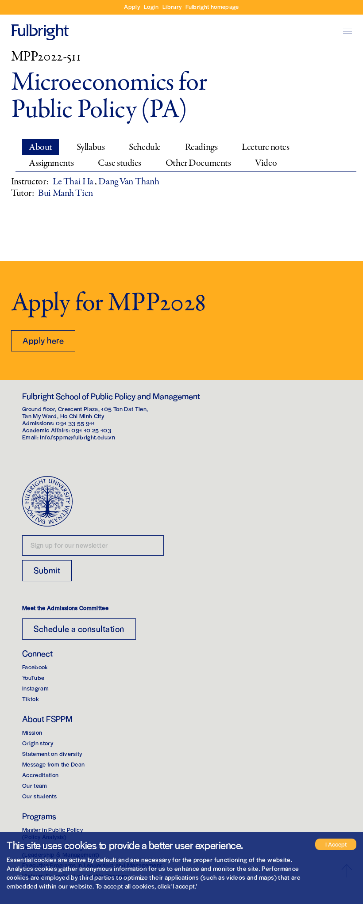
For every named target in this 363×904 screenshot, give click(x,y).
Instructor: (29, 181)
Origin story (37, 743)
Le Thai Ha (74, 181)
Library (172, 6)
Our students (39, 796)
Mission (32, 732)
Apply (132, 6)
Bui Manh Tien (65, 193)
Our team (34, 785)
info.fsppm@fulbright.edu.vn (77, 437)
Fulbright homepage (212, 6)
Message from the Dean (53, 764)
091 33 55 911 (75, 423)
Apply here (43, 340)
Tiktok (30, 698)
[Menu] (347, 31)
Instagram (35, 688)
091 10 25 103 (91, 430)
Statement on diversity (52, 753)
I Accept (336, 844)
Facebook (35, 667)
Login (151, 6)
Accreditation (40, 774)
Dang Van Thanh (128, 181)
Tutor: (22, 193)
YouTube (33, 677)
